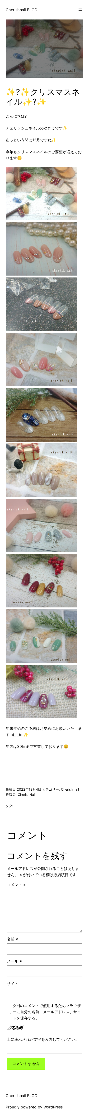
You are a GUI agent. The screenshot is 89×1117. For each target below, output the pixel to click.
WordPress (53, 1107)
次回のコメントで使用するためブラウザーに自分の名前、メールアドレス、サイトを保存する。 (47, 1011)
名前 (12, 939)
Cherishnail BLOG (21, 9)
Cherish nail (70, 789)
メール (14, 961)
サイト (12, 983)
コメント (16, 884)
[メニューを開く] (80, 10)
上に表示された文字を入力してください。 (43, 1039)
